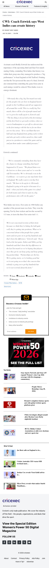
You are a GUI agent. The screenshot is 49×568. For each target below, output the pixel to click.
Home (5, 12)
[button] (45, 2)
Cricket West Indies (11, 30)
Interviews (11, 12)
